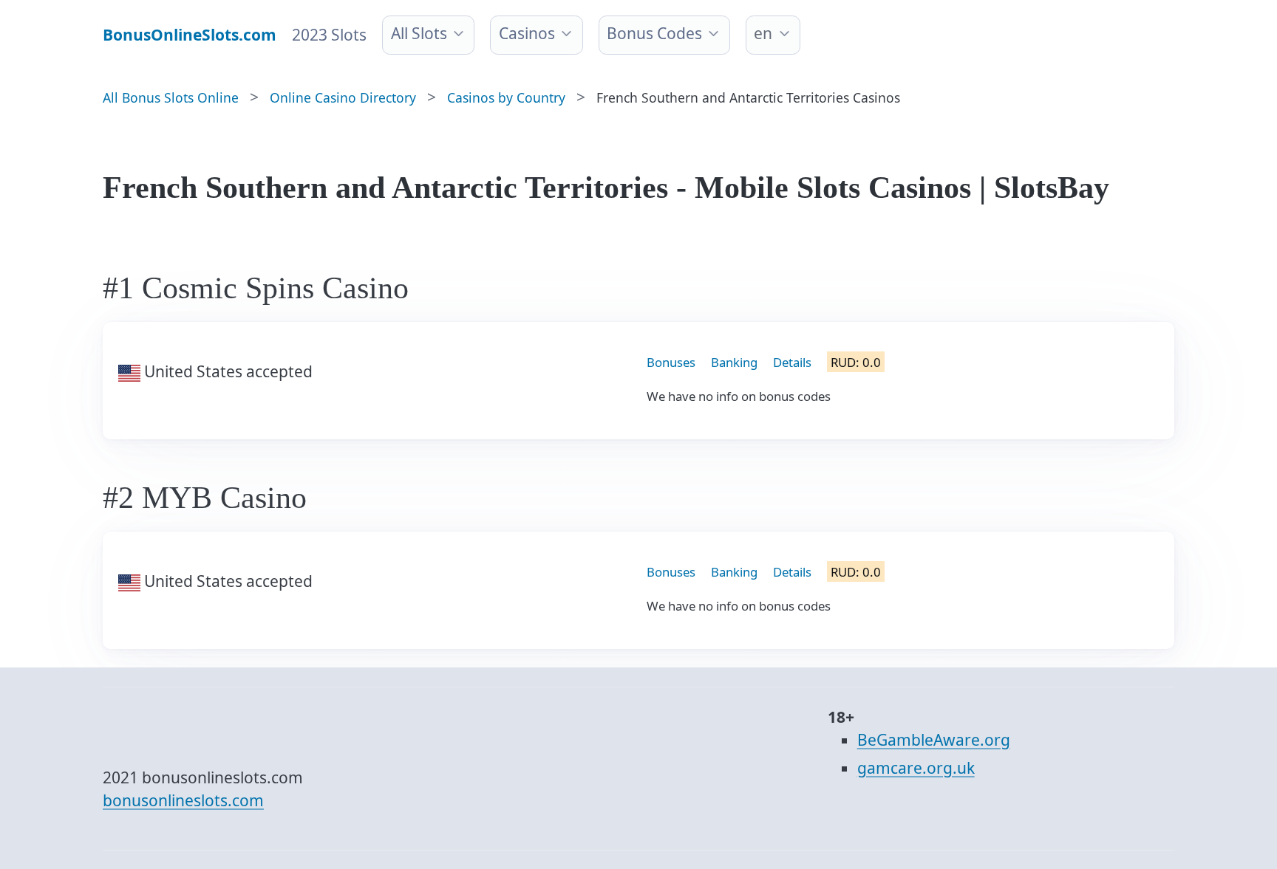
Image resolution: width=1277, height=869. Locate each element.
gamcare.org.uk (916, 768)
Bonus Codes (654, 33)
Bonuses (671, 362)
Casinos (527, 33)
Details (792, 362)
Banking (734, 362)
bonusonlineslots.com (183, 800)
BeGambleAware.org (933, 739)
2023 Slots (329, 34)
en (763, 33)
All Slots (419, 33)
